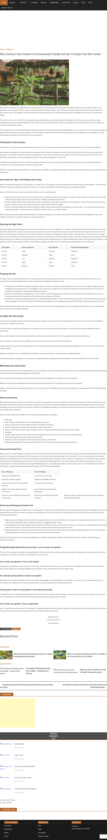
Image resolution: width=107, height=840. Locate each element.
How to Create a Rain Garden (25, 766)
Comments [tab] (53, 736)
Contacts (75, 826)
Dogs (40, 829)
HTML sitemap (43, 836)
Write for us (7, 8)
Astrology (7, 826)
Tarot (6, 836)
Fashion (34, 2)
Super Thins (19, 755)
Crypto (23, 2)
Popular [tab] (53, 733)
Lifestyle (66, 2)
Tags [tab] (54, 738)
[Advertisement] (53, 31)
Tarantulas (42, 833)
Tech (83, 2)
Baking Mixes (19, 744)
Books (12, 2)
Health (44, 2)
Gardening (54, 2)
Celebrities (8, 829)
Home (4, 2)
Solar (75, 2)
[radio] (48, 619)
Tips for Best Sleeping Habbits (26, 789)
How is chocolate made (23, 777)
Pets (90, 2)
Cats (39, 826)
